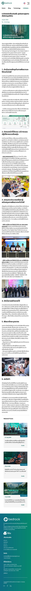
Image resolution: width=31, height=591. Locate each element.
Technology (16, 8)
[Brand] (15, 519)
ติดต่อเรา (6, 546)
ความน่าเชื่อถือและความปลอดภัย (10, 549)
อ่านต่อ (22, 445)
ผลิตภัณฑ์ (6, 542)
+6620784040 (7, 558)
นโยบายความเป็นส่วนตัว (9, 548)
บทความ (5, 544)
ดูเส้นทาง (5, 573)
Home (3, 8)
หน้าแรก (5, 540)
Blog (9, 8)
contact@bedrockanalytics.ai (12, 556)
